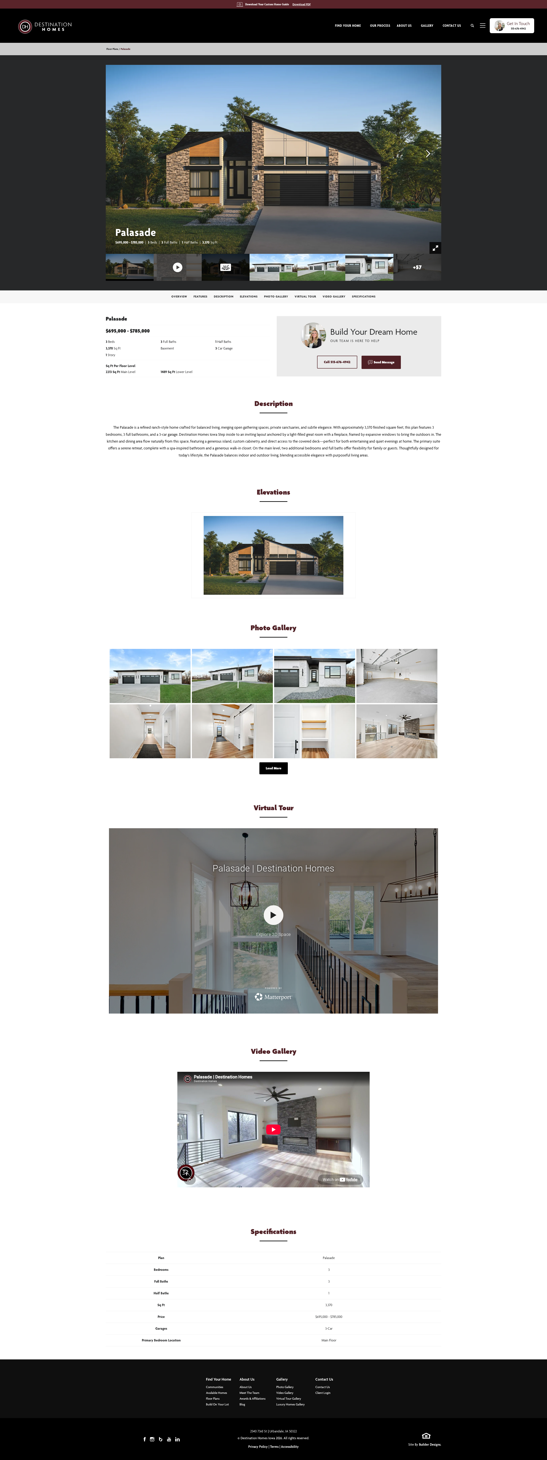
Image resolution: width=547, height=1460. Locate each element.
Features (200, 296)
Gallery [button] (427, 25)
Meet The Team (249, 1393)
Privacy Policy (258, 1447)
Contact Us (324, 1379)
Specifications (364, 296)
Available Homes (216, 1393)
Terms (274, 1447)
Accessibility (290, 1447)
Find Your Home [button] (348, 25)
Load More (273, 768)
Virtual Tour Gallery (288, 1399)
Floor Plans (112, 49)
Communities (214, 1387)
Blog (242, 1404)
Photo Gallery (276, 296)
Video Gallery (334, 296)
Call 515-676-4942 (337, 362)
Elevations (249, 296)
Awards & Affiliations (253, 1399)
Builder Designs (430, 1444)
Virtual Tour (305, 296)
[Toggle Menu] (482, 25)
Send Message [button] (384, 362)
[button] (472, 25)
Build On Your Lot (217, 1404)
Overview (179, 296)
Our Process (380, 25)
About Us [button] (404, 25)
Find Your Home (218, 1379)
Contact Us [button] (452, 25)
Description (224, 296)
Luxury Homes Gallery (290, 1404)
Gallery (282, 1379)
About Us (247, 1379)
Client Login (323, 1393)
